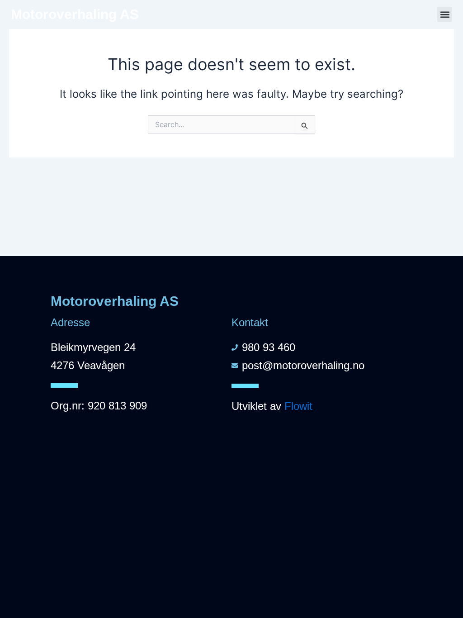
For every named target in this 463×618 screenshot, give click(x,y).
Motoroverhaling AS (75, 14)
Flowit (298, 406)
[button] (444, 14)
